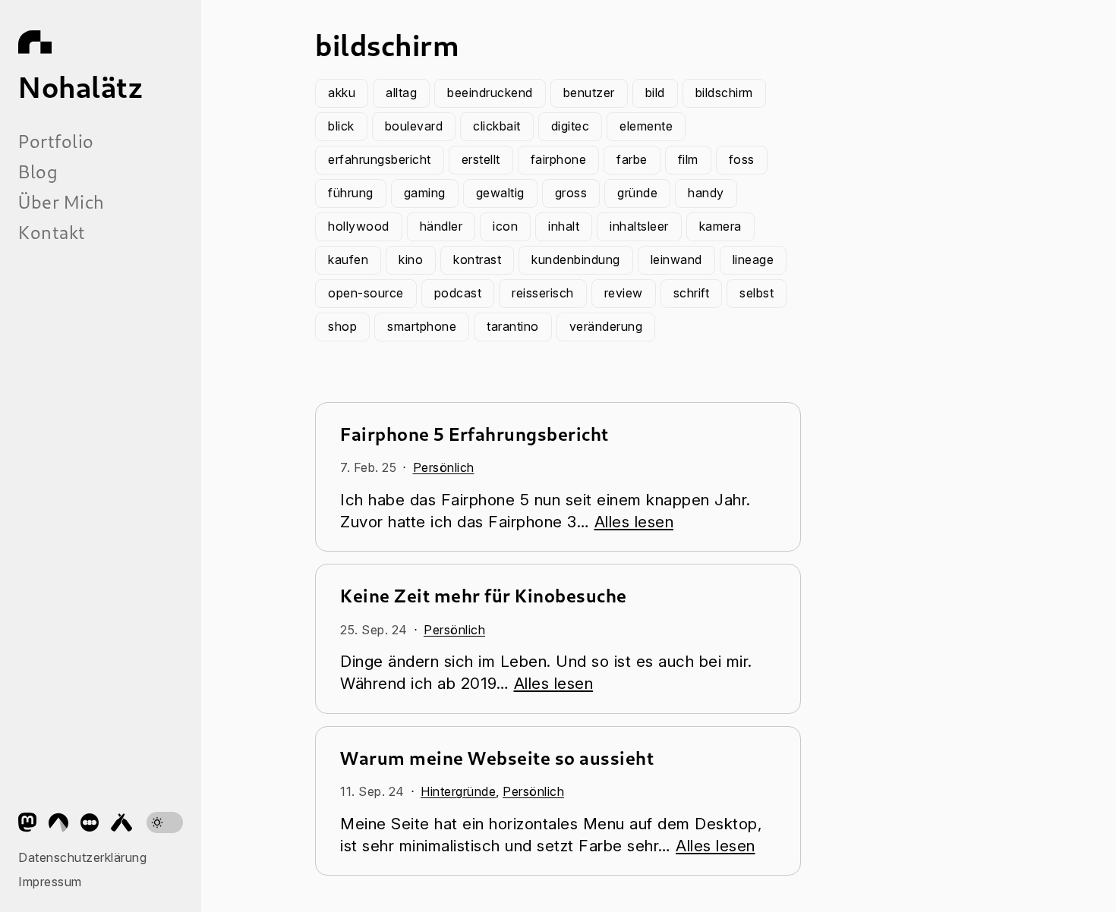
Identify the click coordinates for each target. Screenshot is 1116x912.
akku (341, 92)
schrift (691, 292)
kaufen (348, 259)
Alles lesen (634, 521)
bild (655, 92)
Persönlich (443, 467)
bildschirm (724, 92)
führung (351, 192)
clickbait (497, 126)
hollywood (358, 226)
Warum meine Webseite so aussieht (497, 758)
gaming (425, 192)
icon (505, 226)
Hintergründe (458, 791)
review (623, 292)
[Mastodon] (27, 822)
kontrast (477, 259)
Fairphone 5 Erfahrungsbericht (474, 434)
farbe (632, 159)
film (688, 159)
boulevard (414, 126)
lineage (753, 259)
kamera (720, 226)
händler (441, 226)
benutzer (589, 92)
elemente (646, 126)
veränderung (606, 326)
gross (571, 192)
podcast (458, 292)
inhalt (563, 226)
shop (342, 326)
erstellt (481, 159)
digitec (570, 126)
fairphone (559, 159)
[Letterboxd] (89, 822)
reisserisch (543, 292)
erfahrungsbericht (379, 159)
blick (341, 126)
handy (706, 192)
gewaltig (500, 192)
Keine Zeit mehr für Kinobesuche (483, 595)
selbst (756, 292)
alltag (401, 92)
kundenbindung (575, 259)
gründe (637, 192)
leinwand (676, 259)
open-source (366, 292)
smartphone (421, 326)
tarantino (513, 326)
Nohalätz (80, 86)
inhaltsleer (639, 226)
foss (742, 159)
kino (411, 259)
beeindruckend (490, 92)
